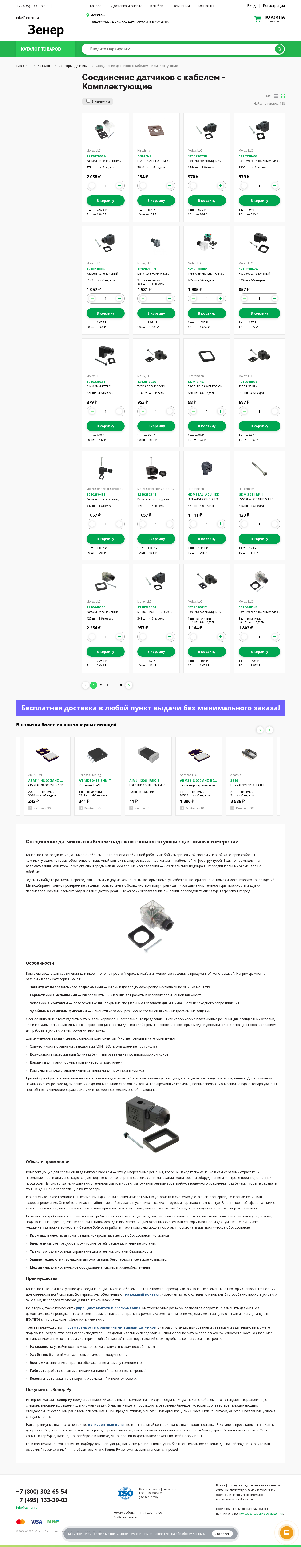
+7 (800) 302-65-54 (41, 1491)
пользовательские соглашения (261, 1514)
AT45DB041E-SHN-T (95, 780)
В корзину (105, 200)
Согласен (222, 1533)
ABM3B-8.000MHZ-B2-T (198, 782)
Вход (251, 5)
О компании (180, 5)
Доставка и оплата (126, 5)
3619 (234, 780)
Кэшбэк (156, 5)
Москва (96, 15)
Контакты (206, 5)
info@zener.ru (27, 17)
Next (269, 729)
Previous (260, 729)
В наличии (100, 101)
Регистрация (274, 5)
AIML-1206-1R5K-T (144, 780)
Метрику (111, 1533)
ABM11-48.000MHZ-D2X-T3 (44, 782)
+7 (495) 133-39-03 (32, 5)
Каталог (96, 5)
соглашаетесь (159, 1533)
